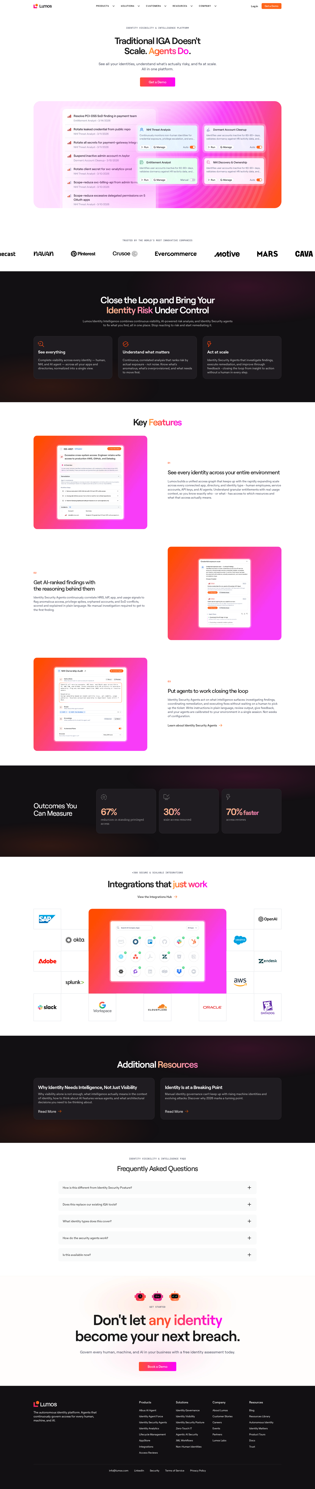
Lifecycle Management (152, 1434)
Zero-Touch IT (184, 1428)
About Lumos (220, 1410)
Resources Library (259, 1416)
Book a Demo (158, 1366)
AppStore (144, 1440)
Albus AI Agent (147, 1410)
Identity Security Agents (153, 1422)
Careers (217, 1422)
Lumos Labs (219, 1440)
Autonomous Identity (261, 1422)
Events (216, 1428)
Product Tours (257, 1434)
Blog (251, 1410)
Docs (252, 1440)
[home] (43, 6)
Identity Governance (188, 1410)
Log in (254, 6)
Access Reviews (148, 1452)
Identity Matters (258, 1428)
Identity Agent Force (151, 1416)
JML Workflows (184, 1440)
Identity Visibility (185, 1416)
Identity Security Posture (190, 1422)
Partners (217, 1434)
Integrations (146, 1446)
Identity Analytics (149, 1428)
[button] (102, 6)
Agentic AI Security (187, 1434)
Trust (252, 1446)
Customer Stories (223, 1416)
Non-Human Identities (189, 1446)
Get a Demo (271, 5)
